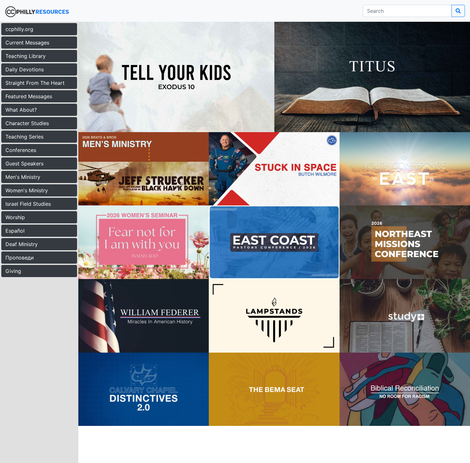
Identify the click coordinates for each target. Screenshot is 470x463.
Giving (13, 271)
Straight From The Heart (35, 83)
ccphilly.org (19, 29)
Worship (15, 217)
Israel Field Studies (28, 204)
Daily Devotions (24, 69)
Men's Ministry (22, 177)
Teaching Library (25, 56)
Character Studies (27, 123)
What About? (21, 110)
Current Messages (27, 42)
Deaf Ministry (21, 244)
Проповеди (19, 257)
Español (15, 231)
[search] (458, 11)
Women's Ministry (26, 190)
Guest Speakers (24, 163)
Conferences (20, 150)
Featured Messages (28, 96)
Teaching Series (24, 136)
